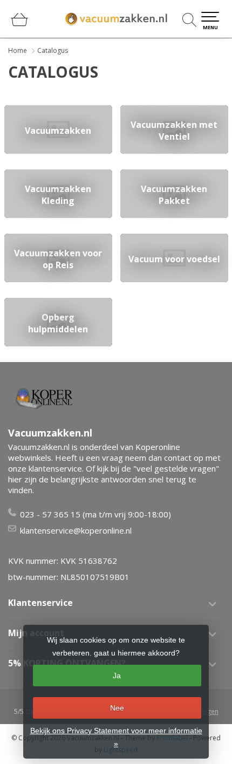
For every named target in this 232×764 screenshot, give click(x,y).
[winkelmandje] (19, 24)
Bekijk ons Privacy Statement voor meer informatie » (116, 737)
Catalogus (52, 50)
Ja (117, 675)
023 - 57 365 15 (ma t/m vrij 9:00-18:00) (95, 514)
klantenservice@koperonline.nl (76, 530)
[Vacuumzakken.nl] (116, 19)
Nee (117, 708)
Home (17, 50)
